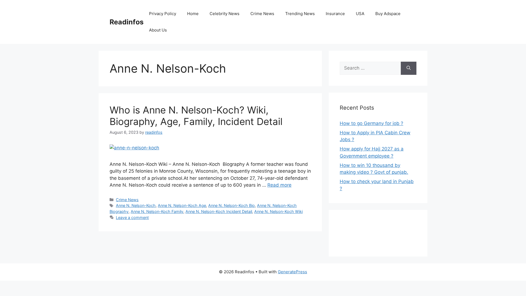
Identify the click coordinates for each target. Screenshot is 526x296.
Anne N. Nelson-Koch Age (182, 205)
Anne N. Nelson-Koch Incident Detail (218, 211)
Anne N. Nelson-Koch (136, 205)
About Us (158, 30)
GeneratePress (292, 271)
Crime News (262, 13)
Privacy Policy (162, 13)
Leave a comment (132, 217)
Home (193, 13)
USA (360, 13)
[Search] (408, 68)
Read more (279, 185)
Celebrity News (224, 13)
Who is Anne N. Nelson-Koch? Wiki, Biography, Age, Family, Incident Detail (196, 115)
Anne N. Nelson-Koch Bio (231, 205)
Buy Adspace (388, 13)
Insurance (335, 13)
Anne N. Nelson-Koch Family (157, 211)
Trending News (300, 13)
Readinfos (127, 22)
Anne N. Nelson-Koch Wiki (278, 211)
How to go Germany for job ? (371, 123)
